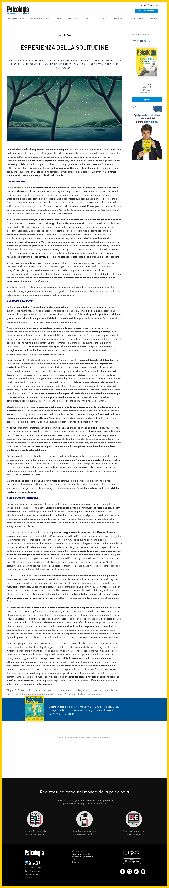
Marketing (72, 19)
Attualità (118, 19)
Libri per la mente (136, 19)
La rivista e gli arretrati (83, 856)
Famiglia (87, 19)
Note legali (29, 877)
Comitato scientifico (82, 854)
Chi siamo (77, 851)
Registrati (154, 5)
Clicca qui (70, 713)
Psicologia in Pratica (40, 19)
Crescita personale (15, 19)
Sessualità (102, 19)
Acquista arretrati (146, 10)
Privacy (75, 862)
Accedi (143, 5)
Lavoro (59, 19)
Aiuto (74, 859)
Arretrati (153, 19)
